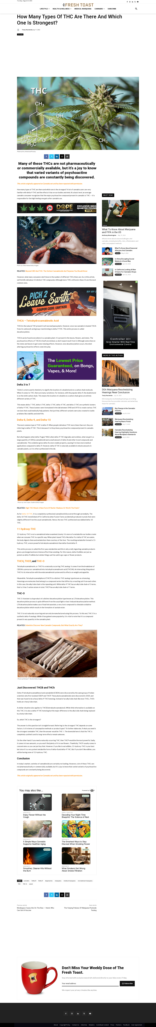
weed (31, 884)
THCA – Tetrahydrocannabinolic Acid (38, 320)
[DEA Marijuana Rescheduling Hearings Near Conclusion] (120, 373)
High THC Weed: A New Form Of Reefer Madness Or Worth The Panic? (52, 508)
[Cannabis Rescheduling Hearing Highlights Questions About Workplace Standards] (107, 433)
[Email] (62, 156)
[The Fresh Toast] (78, 4)
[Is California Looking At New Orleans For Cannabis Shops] (107, 272)
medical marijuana (69, 881)
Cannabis (20, 34)
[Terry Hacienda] (18, 30)
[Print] (67, 156)
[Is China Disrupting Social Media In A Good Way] (107, 261)
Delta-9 (40, 881)
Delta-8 (34, 881)
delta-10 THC (27, 514)
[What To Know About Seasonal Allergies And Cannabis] (107, 251)
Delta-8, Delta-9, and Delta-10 (34, 419)
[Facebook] (46, 156)
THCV (20, 561)
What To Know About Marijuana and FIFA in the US (118, 231)
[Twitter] (51, 156)
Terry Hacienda (27, 30)
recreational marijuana (85, 881)
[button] (136, 9)
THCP (28, 561)
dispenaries (49, 881)
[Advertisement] (78, 56)
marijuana (58, 881)
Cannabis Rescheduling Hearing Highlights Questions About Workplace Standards (126, 432)
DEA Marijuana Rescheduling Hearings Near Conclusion (117, 391)
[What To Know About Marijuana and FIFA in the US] (120, 213)
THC (19, 884)
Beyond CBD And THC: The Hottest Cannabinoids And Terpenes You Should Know (56, 271)
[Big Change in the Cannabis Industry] (107, 411)
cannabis (26, 881)
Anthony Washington (109, 235)
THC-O (40, 561)
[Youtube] (90, 1013)
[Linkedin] (56, 156)
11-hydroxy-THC (26, 529)
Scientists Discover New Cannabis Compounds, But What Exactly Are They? (54, 625)
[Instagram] (72, 1013)
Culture (105, 225)
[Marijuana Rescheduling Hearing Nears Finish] (107, 422)
